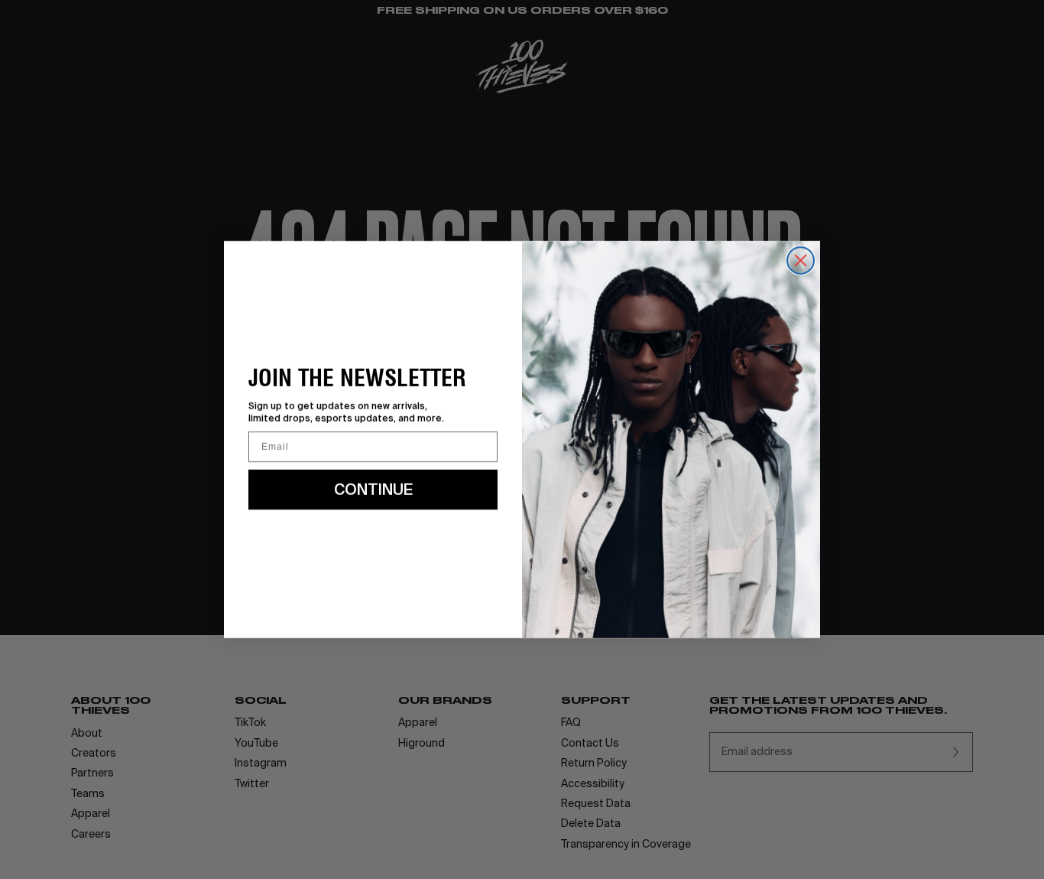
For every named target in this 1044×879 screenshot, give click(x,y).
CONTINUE (373, 489)
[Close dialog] (800, 260)
